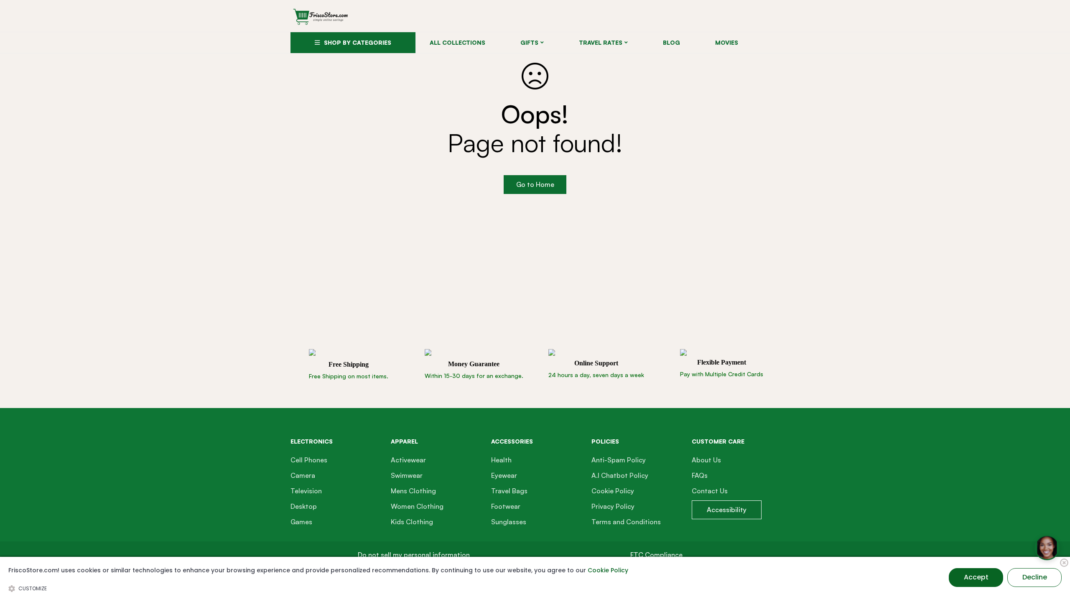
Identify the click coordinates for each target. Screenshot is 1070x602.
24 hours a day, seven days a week (596, 374)
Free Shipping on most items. (348, 376)
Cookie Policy (608, 570)
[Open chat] (1047, 547)
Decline (1034, 577)
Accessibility (726, 509)
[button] (413, 555)
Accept (976, 577)
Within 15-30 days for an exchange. (474, 375)
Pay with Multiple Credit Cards (721, 374)
